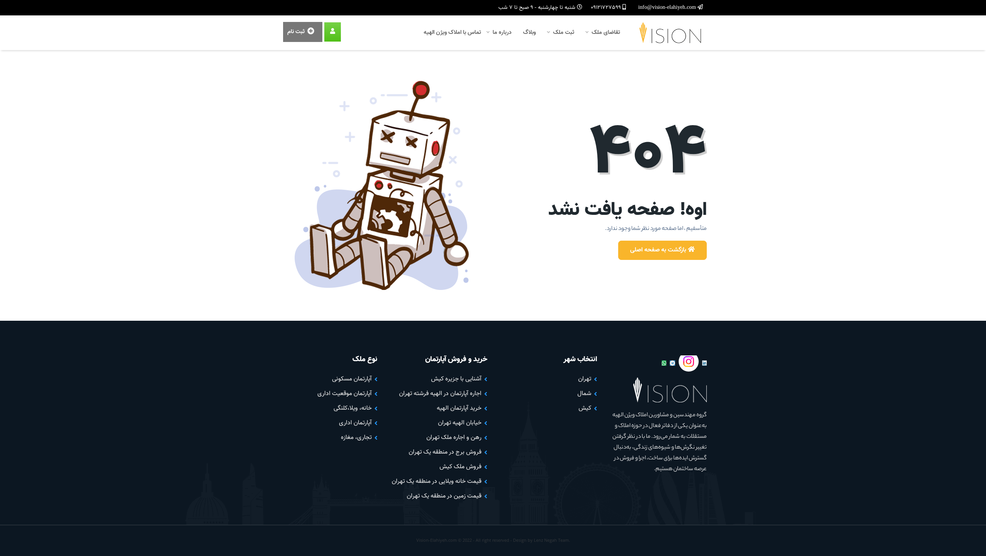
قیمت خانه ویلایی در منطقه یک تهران (436, 481)
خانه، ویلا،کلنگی (353, 408)
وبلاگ (529, 32)
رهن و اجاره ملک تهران (453, 437)
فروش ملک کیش (460, 467)
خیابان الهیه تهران (459, 423)
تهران (584, 379)
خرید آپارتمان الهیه (459, 408)
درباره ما (501, 32)
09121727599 (606, 7)
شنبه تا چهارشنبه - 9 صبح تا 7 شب (537, 7)
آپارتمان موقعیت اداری (344, 394)
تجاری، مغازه (356, 437)
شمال (584, 394)
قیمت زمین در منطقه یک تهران (444, 496)
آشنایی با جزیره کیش (456, 379)
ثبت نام (296, 31)
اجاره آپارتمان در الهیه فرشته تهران (440, 394)
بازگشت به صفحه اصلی (659, 250)
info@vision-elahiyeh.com (668, 7)
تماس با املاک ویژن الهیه (452, 32)
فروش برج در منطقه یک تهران (445, 452)
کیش (585, 408)
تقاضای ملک (605, 32)
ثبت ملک (563, 32)
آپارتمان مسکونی (352, 379)
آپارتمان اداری (355, 423)
